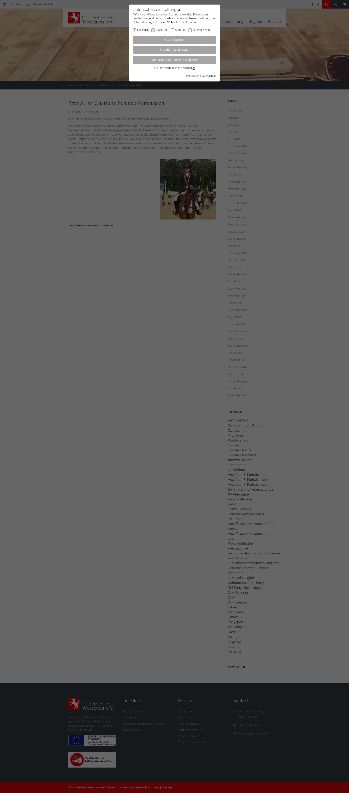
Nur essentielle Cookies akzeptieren (174, 60)
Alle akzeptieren (174, 39)
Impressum (192, 75)
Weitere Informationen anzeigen (173, 67)
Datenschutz (208, 75)
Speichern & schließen (174, 49)
